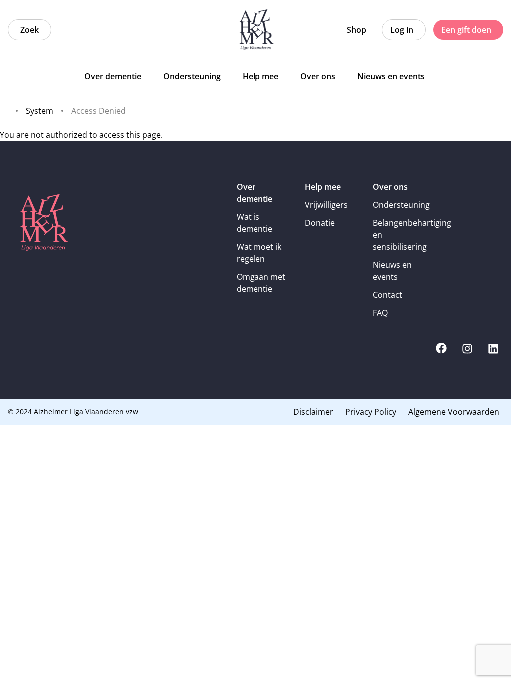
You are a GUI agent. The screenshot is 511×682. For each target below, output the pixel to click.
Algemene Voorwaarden (453, 411)
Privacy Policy (370, 411)
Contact (387, 294)
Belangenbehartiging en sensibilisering (400, 234)
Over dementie (254, 192)
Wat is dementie (254, 222)
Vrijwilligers (326, 204)
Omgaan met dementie (261, 282)
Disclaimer (313, 411)
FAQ (380, 312)
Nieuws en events (392, 270)
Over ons (390, 186)
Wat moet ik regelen (259, 252)
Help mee (323, 186)
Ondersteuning (400, 204)
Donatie (320, 222)
